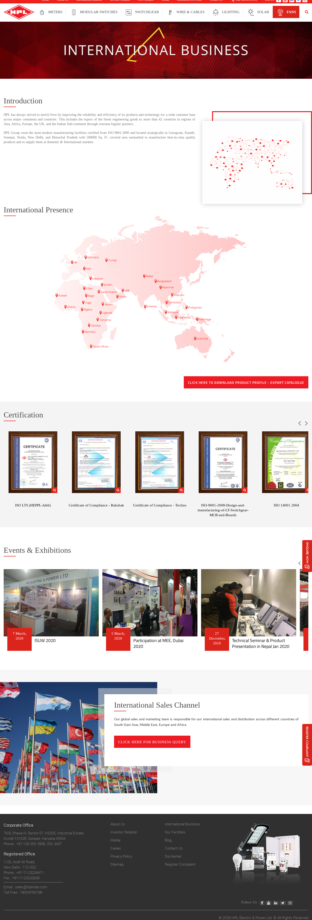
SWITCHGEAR (147, 12)
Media (115, 840)
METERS (55, 12)
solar (263, 12)
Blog (168, 840)
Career (115, 848)
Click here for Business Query (152, 742)
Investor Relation (123, 832)
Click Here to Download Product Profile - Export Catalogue (246, 382)
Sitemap (117, 864)
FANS (291, 12)
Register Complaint (180, 864)
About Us (117, 823)
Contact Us (174, 848)
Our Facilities (175, 832)
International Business (182, 823)
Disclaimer (173, 856)
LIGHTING (231, 12)
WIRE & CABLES (190, 12)
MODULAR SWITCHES (98, 12)
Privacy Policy (121, 856)
